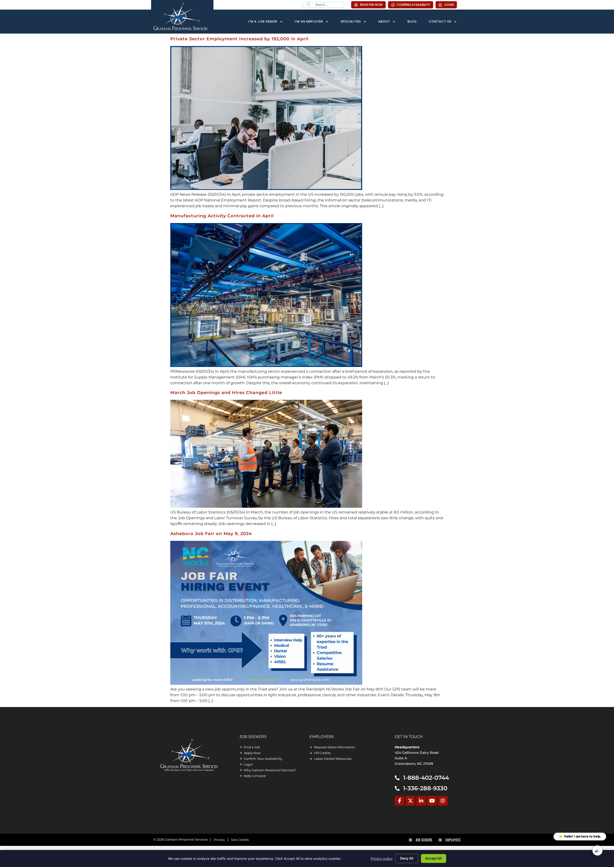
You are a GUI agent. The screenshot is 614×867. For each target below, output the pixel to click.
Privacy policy (382, 858)
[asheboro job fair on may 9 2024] (266, 683)
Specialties (351, 21)
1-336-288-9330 (425, 788)
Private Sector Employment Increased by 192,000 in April (239, 38)
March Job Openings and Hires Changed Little (226, 392)
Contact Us (440, 21)
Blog (412, 21)
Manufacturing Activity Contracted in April (222, 215)
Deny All (406, 858)
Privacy (219, 840)
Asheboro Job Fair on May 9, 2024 (211, 533)
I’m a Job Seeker (262, 21)
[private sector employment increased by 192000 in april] (266, 188)
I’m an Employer (309, 21)
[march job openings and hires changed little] (266, 506)
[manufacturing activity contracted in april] (266, 365)
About (384, 21)
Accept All (433, 858)
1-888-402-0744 (426, 777)
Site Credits (240, 840)
